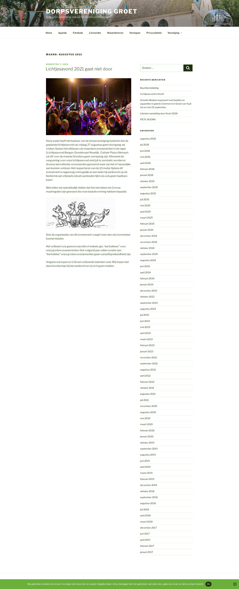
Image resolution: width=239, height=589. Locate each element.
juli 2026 (144, 144)
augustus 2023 (148, 308)
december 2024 (148, 235)
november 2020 (148, 406)
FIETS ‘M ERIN (148, 119)
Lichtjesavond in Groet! (152, 94)
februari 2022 (147, 381)
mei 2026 (145, 156)
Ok (208, 584)
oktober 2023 (147, 296)
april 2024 (145, 272)
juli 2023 (144, 314)
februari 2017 (147, 545)
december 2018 (148, 485)
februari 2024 (147, 278)
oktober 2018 (147, 491)
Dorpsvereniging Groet (91, 11)
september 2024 (149, 254)
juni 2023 (145, 321)
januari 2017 (146, 552)
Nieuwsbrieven (115, 32)
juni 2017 (145, 533)
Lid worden (95, 32)
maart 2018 (146, 521)
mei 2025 (145, 205)
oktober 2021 (147, 387)
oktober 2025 (147, 181)
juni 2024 (145, 266)
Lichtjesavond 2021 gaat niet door (79, 68)
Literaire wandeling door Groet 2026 (159, 113)
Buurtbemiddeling (149, 87)
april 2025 (145, 211)
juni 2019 (145, 460)
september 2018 (149, 497)
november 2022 (148, 357)
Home (49, 32)
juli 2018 (144, 509)
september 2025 (149, 187)
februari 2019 (147, 479)
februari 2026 (147, 169)
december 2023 (148, 290)
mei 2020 (145, 418)
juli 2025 (144, 199)
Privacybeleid (153, 32)
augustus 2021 (148, 393)
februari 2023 (147, 345)
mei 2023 (145, 327)
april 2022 (145, 375)
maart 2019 (146, 472)
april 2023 (145, 333)
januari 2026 (146, 175)
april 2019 (145, 466)
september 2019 (149, 448)
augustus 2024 (148, 260)
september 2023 (149, 302)
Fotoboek (78, 32)
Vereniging (173, 32)
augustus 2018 (148, 503)
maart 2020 (146, 424)
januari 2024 (146, 284)
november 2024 (148, 242)
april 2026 (145, 163)
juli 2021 (144, 400)
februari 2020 (147, 430)
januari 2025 (146, 229)
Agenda (62, 32)
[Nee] (235, 584)
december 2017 (148, 527)
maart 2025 (146, 217)
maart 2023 (146, 339)
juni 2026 (145, 150)
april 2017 (145, 539)
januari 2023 (146, 351)
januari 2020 (146, 436)
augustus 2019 (148, 454)
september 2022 (149, 363)
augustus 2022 (148, 369)
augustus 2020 (148, 412)
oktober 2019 (147, 442)
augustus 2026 (148, 138)
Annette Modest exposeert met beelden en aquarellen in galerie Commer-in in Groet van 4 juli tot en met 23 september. (165, 104)
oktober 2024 (147, 248)
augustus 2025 (148, 193)
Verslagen (134, 32)
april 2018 (145, 515)
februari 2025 (147, 223)
